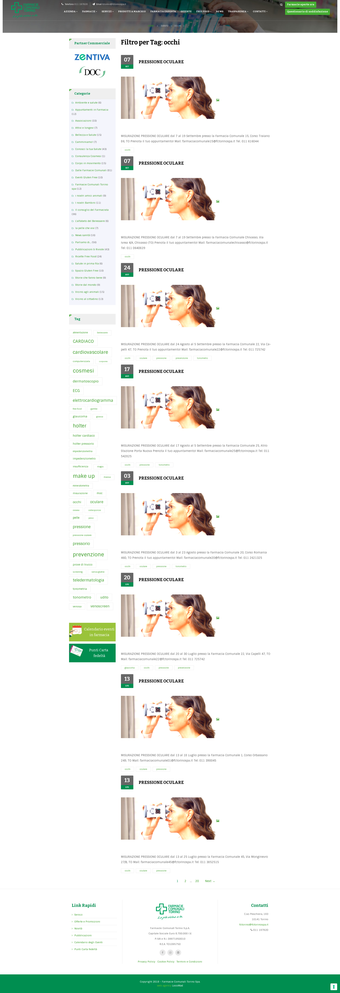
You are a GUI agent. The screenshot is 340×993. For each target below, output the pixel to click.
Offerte (186, 11)
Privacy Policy (146, 961)
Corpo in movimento (88, 163)
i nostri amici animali (88, 195)
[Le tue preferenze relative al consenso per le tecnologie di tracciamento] (333, 986)
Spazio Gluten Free (86, 270)
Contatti (259, 11)
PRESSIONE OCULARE (161, 61)
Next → (210, 881)
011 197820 (81, 4)
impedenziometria (82, 451)
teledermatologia (88, 580)
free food (77, 409)
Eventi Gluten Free (86, 177)
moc (100, 493)
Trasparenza (237, 11)
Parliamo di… (83, 242)
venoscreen (99, 606)
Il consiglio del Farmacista (92, 209)
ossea (76, 510)
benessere (102, 332)
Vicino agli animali (87, 291)
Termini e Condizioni (189, 961)
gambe (94, 409)
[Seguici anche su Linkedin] (178, 953)
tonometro (82, 597)
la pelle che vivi (85, 228)
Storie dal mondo (85, 284)
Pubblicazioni (83, 935)
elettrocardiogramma (93, 400)
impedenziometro (84, 458)
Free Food (203, 11)
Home (151, 25)
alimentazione (80, 332)
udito (104, 597)
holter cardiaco (84, 436)
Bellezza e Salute (85, 134)
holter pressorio (83, 444)
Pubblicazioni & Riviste (89, 249)
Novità (78, 928)
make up (84, 476)
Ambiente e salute (86, 102)
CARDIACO (83, 341)
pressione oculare (82, 535)
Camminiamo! (84, 142)
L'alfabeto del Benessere (90, 221)
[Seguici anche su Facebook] (163, 953)
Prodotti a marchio (132, 11)
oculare (96, 502)
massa (107, 477)
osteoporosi (94, 510)
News (219, 11)
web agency (164, 985)
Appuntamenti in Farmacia (91, 109)
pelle (76, 518)
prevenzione (88, 554)
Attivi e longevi (84, 127)
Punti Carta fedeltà (85, 949)
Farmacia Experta (163, 11)
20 (197, 881)
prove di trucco (82, 564)
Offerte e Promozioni (87, 921)
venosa (77, 606)
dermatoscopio (86, 381)
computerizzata (81, 361)
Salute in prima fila (87, 263)
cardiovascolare (90, 352)
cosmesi (83, 370)
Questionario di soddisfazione (307, 11)
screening (78, 572)
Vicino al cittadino (86, 299)
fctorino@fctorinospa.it (114, 4)
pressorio (81, 543)
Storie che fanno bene (88, 277)
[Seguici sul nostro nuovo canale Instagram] (170, 953)
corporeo (103, 361)
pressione (82, 526)
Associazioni (83, 120)
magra (100, 466)
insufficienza (80, 466)
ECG (76, 390)
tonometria (80, 589)
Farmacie (89, 11)
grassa (99, 416)
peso (91, 518)
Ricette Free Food (85, 256)
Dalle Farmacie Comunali (91, 170)
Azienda (70, 11)
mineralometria (81, 485)
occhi (77, 502)
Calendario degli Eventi (88, 942)
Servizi (107, 11)
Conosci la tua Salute (88, 149)
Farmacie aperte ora (300, 4)
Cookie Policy (165, 961)
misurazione (80, 493)
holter (79, 426)
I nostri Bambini (85, 202)
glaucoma (80, 416)
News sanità (82, 235)
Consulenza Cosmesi (88, 156)
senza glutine (98, 572)
